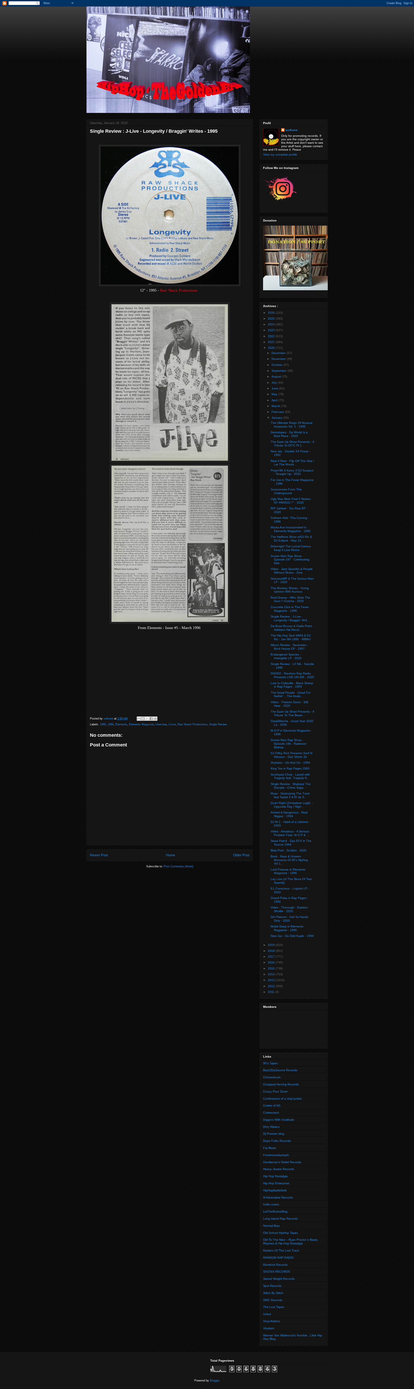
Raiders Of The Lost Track (281, 1250)
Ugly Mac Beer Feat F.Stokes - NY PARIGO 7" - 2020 (291, 500)
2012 (272, 986)
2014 (272, 974)
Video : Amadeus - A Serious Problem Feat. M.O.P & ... (290, 833)
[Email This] (139, 718)
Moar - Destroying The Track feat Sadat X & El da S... (290, 795)
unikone (291, 130)
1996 (111, 724)
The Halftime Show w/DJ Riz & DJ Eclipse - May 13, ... (291, 538)
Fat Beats (269, 1148)
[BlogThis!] (143, 718)
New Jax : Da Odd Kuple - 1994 (292, 936)
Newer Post (99, 855)
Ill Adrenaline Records (278, 1197)
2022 (272, 336)
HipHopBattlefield (275, 1190)
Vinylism (268, 1328)
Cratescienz (271, 1112)
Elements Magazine (141, 724)
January (277, 417)
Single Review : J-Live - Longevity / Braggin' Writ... (290, 618)
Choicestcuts (272, 1077)
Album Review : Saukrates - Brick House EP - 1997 (289, 646)
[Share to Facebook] (151, 718)
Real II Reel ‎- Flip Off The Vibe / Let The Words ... (292, 462)
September (279, 370)
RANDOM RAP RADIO (278, 1257)
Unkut (267, 1314)
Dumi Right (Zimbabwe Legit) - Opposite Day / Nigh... (292, 804)
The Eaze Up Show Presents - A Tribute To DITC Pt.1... (292, 443)
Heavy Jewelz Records (278, 1169)
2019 (272, 945)
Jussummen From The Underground (286, 491)
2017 (272, 956)
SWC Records (272, 1300)
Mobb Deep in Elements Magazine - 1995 (287, 928)
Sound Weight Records (279, 1278)
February (278, 412)
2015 (272, 968)
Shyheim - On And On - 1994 (290, 762)
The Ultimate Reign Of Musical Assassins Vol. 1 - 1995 (291, 424)
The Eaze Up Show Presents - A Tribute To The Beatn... (292, 713)
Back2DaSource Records (280, 1070)
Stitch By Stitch (273, 1293)
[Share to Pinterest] (155, 718)
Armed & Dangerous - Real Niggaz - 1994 (289, 814)
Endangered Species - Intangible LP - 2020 (286, 656)
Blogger (214, 1380)
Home (170, 855)
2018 (272, 950)
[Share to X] (147, 718)
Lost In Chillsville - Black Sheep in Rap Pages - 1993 (292, 684)
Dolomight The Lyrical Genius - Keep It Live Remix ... (292, 548)
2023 (272, 330)
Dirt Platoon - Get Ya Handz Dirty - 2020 (289, 918)
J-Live (172, 724)
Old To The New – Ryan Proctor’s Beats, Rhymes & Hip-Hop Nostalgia (290, 1241)
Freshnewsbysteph (276, 1155)
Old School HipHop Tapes (280, 1232)
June (275, 388)
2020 (272, 348)
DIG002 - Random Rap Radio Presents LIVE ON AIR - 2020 (292, 675)
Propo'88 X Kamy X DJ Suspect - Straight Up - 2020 (292, 472)
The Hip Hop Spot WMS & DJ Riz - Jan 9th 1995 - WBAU (290, 637)
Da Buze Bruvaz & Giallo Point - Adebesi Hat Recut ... (292, 627)
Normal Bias (271, 1225)
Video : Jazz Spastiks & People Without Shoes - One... (292, 570)
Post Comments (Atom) (178, 866)
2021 (272, 342)
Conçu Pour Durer (275, 1091)
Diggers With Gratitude (278, 1119)
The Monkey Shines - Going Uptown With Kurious (290, 589)
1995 (103, 724)
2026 (272, 312)
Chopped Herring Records (281, 1084)
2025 (272, 318)
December (279, 353)
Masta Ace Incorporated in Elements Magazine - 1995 (290, 529)
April (274, 400)
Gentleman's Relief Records (282, 1162)
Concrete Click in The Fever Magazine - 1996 (290, 608)
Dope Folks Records (277, 1140)
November (279, 359)
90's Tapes (270, 1063)
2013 (272, 980)
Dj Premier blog (273, 1133)
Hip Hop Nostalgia (275, 1176)
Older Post (241, 855)
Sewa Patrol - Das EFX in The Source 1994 (291, 842)
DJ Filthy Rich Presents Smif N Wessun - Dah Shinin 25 (291, 754)
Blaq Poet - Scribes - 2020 (288, 850)
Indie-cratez (271, 1204)
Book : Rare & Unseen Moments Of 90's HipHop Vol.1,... (289, 860)
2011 (271, 992)
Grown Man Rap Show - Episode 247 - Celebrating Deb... (290, 559)
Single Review (218, 724)
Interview (160, 724)
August (276, 376)
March (276, 406)
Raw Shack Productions (192, 724)
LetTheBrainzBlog (275, 1211)
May (274, 394)
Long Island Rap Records (280, 1218)
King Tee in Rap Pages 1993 (290, 768)
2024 (272, 324)
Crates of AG (272, 1105)
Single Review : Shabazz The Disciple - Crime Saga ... (290, 785)
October (277, 365)
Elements (121, 724)
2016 (272, 962)
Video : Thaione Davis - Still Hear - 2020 (289, 703)
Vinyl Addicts (271, 1321)
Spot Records (272, 1286)
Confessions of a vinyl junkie (282, 1098)
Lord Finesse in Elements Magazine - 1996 (288, 871)
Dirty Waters (271, 1126)
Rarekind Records (275, 1264)
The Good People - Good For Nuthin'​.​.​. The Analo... (291, 694)
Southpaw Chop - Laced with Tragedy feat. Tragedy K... (290, 776)
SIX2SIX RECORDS (276, 1271)
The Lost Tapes (273, 1307)
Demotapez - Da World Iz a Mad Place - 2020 (289, 434)
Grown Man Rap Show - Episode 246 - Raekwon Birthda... (288, 743)
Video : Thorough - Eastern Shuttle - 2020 (289, 909)
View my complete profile (280, 154)
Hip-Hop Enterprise (276, 1183)
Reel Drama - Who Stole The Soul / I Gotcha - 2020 (290, 599)
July (274, 382)
